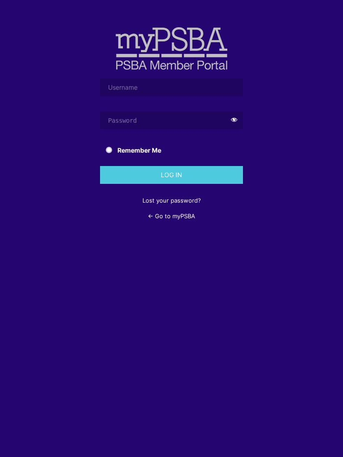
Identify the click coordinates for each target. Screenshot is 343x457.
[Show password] (234, 120)
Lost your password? (171, 200)
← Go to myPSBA (171, 216)
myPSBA (171, 48)
